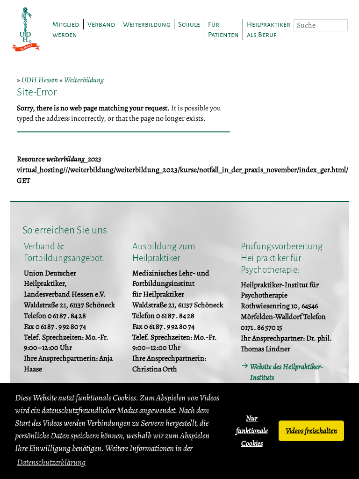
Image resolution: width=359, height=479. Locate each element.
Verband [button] (101, 24)
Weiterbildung (84, 80)
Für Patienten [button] (223, 30)
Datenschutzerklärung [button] (51, 462)
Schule (189, 24)
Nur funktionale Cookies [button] (252, 431)
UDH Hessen (40, 80)
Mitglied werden (65, 30)
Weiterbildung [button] (146, 24)
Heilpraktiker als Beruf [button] (268, 30)
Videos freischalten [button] (311, 431)
